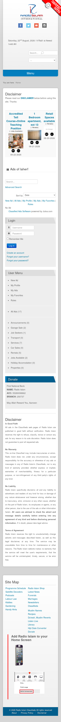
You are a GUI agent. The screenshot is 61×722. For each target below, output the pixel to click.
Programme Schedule (15, 588)
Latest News (34, 591)
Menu (30, 73)
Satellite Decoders (14, 591)
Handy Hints (11, 609)
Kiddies (8, 602)
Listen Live (51, 8)
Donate (31, 631)
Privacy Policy (27, 712)
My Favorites (48, 200)
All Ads (17, 200)
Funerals (32, 595)
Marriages (32, 598)
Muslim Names (35, 610)
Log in (12, 245)
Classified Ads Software (20, 211)
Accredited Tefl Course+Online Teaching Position (15, 121)
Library (31, 624)
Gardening (10, 605)
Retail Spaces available (49, 117)
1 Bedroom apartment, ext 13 (34, 119)
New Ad (9, 200)
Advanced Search (13, 187)
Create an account (15, 252)
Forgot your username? (18, 256)
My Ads (37, 200)
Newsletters (33, 602)
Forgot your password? (18, 260)
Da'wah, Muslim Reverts (39, 617)
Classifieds (33, 605)
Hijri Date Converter (37, 628)
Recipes (32, 613)
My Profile (27, 200)
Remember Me (16, 238)
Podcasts (9, 595)
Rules (30, 204)
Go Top (30, 718)
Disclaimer (41, 712)
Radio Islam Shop (36, 588)
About (14, 712)
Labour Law (11, 598)
